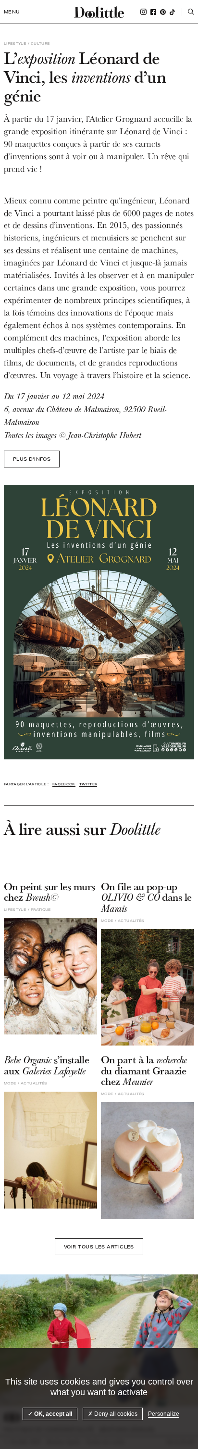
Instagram (143, 12)
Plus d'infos (31, 458)
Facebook (153, 12)
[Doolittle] (99, 12)
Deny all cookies (115, 1414)
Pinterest (163, 12)
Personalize (163, 1414)
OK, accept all (52, 1414)
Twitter (88, 784)
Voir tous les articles (99, 1246)
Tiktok (172, 12)
